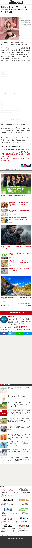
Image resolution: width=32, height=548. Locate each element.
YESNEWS (28, 15)
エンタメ (3, 308)
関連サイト (4, 486)
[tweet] (10, 333)
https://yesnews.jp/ (21, 326)
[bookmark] (28, 333)
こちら (23, 327)
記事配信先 (4, 535)
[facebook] (4, 333)
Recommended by (22, 303)
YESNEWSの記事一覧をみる (16, 312)
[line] (20, 333)
